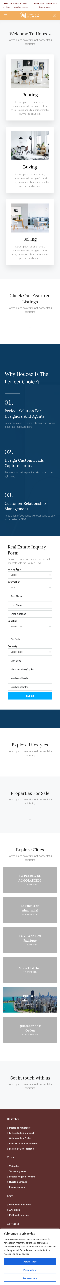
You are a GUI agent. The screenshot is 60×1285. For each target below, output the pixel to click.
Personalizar (30, 1270)
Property (12, 646)
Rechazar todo (30, 1278)
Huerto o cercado (18, 1182)
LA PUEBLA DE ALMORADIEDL (23, 1143)
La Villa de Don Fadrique (21, 1149)
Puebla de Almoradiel (20, 1128)
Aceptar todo (30, 1261)
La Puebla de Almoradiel (21, 1133)
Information (14, 582)
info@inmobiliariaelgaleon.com (15, 7)
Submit (30, 695)
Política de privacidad (20, 1204)
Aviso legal (14, 1210)
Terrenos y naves (17, 1171)
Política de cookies (19, 1215)
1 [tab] (30, 327)
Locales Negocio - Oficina (22, 1176)
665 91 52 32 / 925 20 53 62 (15, 3)
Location (12, 621)
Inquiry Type (14, 569)
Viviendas (14, 1166)
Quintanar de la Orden (20, 1138)
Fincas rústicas (17, 1187)
